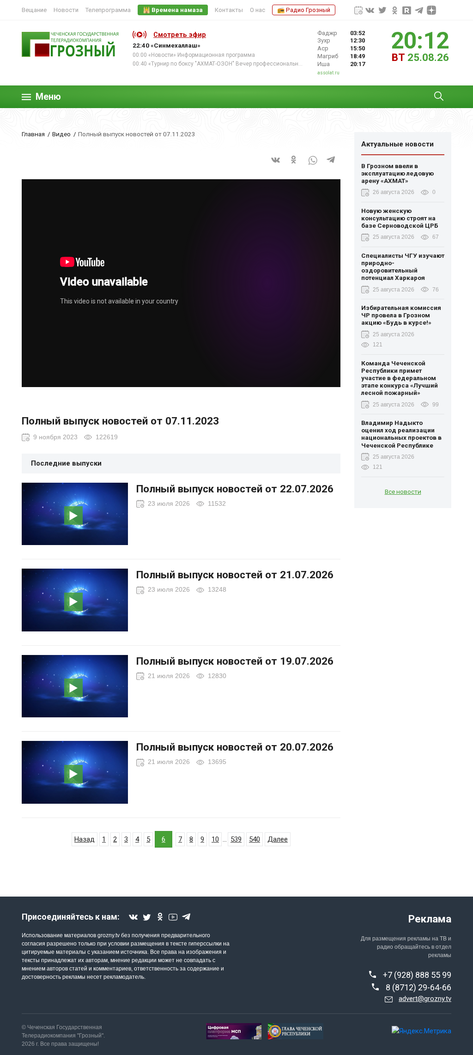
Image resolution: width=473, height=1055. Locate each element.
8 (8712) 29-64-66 (418, 987)
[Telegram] (331, 165)
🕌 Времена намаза (173, 9)
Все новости (403, 491)
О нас (257, 9)
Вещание (34, 9)
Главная (33, 134)
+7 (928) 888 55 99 (417, 975)
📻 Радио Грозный (303, 9)
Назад (84, 839)
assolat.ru (328, 72)
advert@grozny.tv (425, 998)
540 (254, 839)
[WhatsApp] (313, 165)
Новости (66, 9)
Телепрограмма (108, 9)
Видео (61, 134)
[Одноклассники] (294, 165)
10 (215, 839)
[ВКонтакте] (276, 165)
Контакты (229, 9)
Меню (48, 96)
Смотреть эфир (179, 34)
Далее (277, 839)
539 (236, 839)
